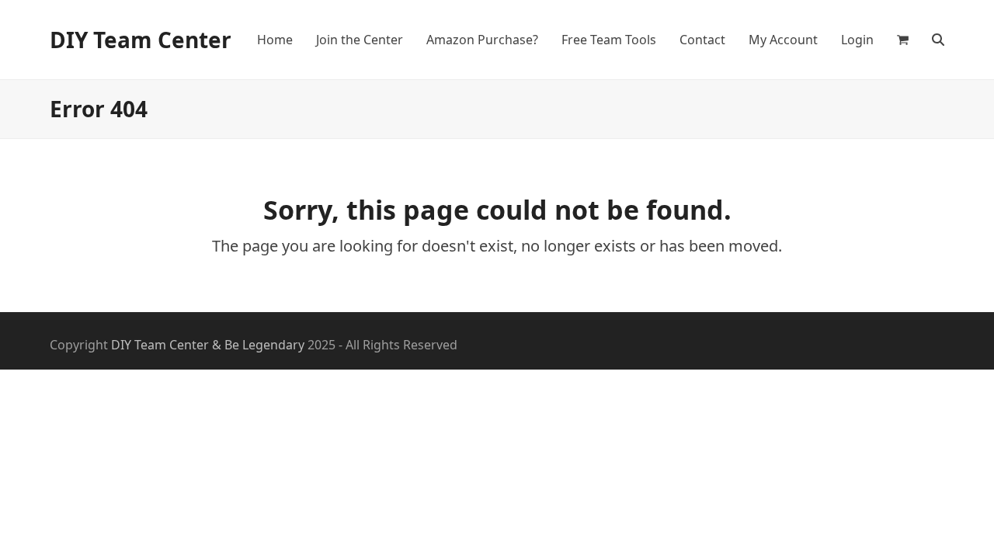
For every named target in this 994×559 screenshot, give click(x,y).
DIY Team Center (140, 39)
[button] (902, 39)
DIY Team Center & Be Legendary (207, 344)
